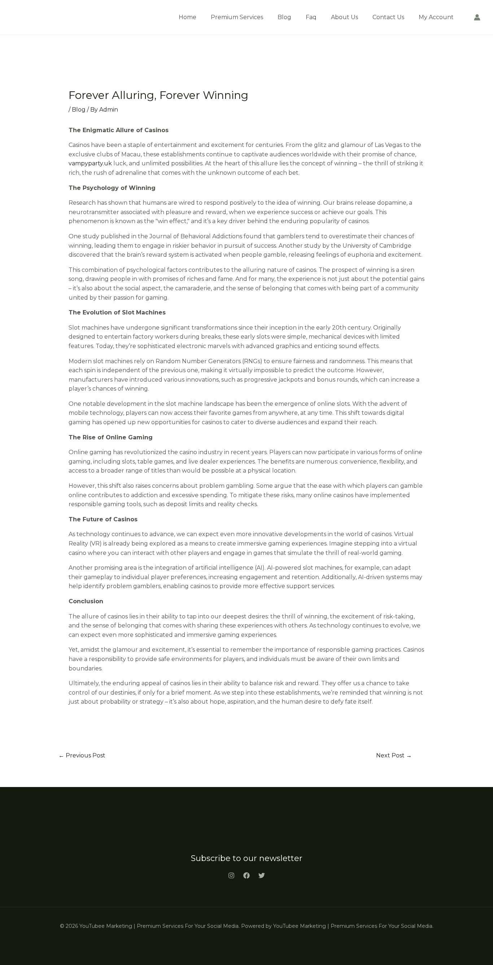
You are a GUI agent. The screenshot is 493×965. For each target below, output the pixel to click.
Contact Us (388, 17)
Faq (311, 17)
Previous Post (81, 755)
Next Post (394, 755)
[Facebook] (246, 875)
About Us (344, 17)
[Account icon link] (477, 17)
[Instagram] (231, 875)
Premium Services (237, 17)
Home (187, 17)
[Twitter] (261, 875)
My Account (436, 17)
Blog (284, 17)
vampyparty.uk (90, 163)
